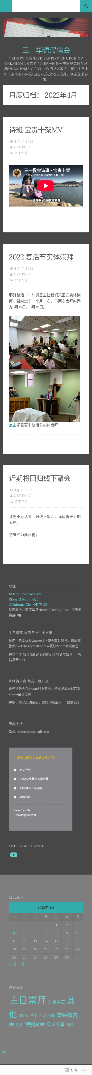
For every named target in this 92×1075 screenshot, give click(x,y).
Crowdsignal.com (24, 815)
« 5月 (13, 964)
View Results (21, 810)
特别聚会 (35, 1024)
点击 (13, 425)
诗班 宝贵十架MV (35, 129)
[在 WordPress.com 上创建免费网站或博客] (4, 1052)
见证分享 (56, 1024)
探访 (51, 1015)
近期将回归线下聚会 (40, 478)
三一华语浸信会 (46, 50)
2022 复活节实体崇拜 (41, 256)
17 (77, 941)
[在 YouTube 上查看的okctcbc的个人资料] (13, 855)
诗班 (70, 1024)
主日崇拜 (27, 1000)
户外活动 (38, 1015)
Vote (60, 815)
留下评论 (21, 153)
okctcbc (22, 147)
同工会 (24, 1016)
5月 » (23, 964)
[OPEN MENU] (6, 6)
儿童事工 (56, 1002)
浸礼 (19, 1025)
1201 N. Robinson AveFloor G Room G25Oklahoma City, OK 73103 (28, 599)
